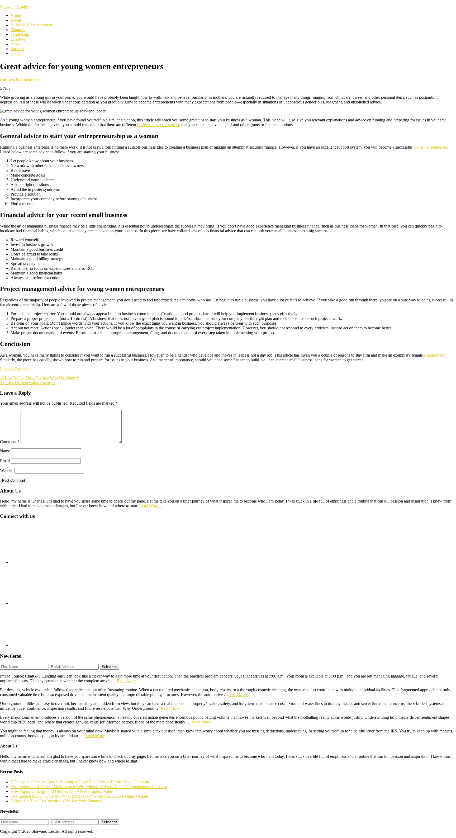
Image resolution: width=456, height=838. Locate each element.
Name (5, 451)
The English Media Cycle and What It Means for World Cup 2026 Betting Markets (80, 796)
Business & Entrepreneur (21, 79)
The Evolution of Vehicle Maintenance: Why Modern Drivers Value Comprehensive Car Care (89, 786)
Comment (10, 441)
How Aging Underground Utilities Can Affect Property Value (62, 791)
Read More (126, 681)
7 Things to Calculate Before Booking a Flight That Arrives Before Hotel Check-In (80, 782)
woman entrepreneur (430, 147)
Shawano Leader (14, 6)
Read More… (150, 506)
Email (5, 460)
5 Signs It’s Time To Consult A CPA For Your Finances (56, 801)
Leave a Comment (15, 369)
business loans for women (158, 124)
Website (6, 470)
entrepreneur (434, 355)
